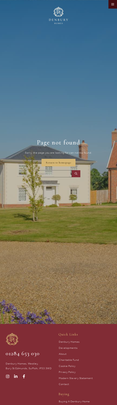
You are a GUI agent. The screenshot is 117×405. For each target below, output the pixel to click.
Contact (64, 384)
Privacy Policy (67, 372)
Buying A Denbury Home (74, 401)
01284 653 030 (23, 353)
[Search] (76, 173)
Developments (68, 347)
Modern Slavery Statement (76, 378)
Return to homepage (58, 162)
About (63, 353)
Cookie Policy (67, 366)
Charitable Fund (69, 359)
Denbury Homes (69, 341)
